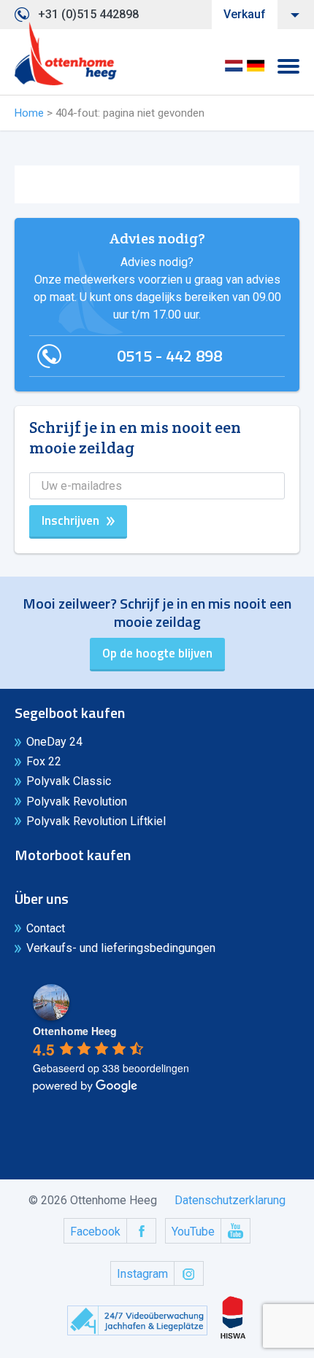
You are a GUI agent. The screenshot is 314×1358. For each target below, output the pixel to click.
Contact (45, 928)
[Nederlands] (233, 70)
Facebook (95, 1231)
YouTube (193, 1231)
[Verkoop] (66, 54)
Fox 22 (43, 761)
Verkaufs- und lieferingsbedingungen (120, 948)
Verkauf (244, 14)
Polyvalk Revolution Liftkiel (96, 821)
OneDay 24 (54, 742)
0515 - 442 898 (169, 355)
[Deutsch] (255, 70)
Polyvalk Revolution (76, 801)
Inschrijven (70, 520)
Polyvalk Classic (68, 781)
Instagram (142, 1274)
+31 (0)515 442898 (88, 14)
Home (29, 113)
